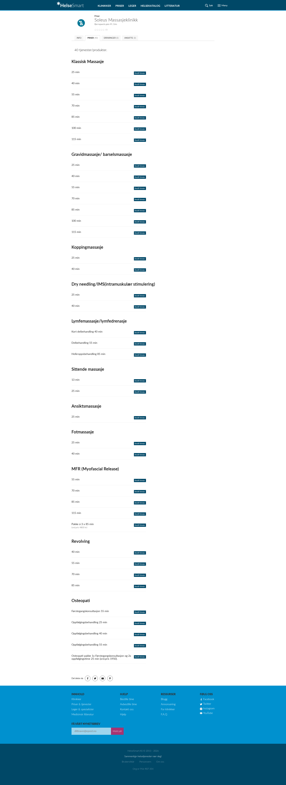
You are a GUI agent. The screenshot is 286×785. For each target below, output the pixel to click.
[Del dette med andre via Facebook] (87, 678)
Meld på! (117, 731)
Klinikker (104, 6)
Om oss (160, 762)
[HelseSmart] (70, 5)
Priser (119, 6)
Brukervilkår (128, 762)
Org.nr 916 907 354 (143, 769)
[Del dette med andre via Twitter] (95, 678)
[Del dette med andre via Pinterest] (110, 678)
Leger (132, 6)
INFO (79, 38)
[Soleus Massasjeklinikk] (83, 23)
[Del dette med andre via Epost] (102, 678)
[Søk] (208, 5)
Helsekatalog (150, 6)
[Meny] (222, 5)
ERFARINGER (111, 38)
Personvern (145, 762)
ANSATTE (130, 38)
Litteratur (172, 6)
